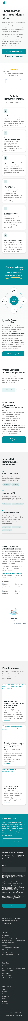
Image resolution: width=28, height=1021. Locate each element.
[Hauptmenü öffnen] (25, 3)
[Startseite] (3, 2)
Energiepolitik (17, 749)
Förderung (16, 710)
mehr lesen (7, 720)
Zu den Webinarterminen (12, 841)
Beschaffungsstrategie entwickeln (14, 440)
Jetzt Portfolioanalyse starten (14, 51)
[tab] (8, 390)
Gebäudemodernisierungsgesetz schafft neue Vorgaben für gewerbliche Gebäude (14, 745)
